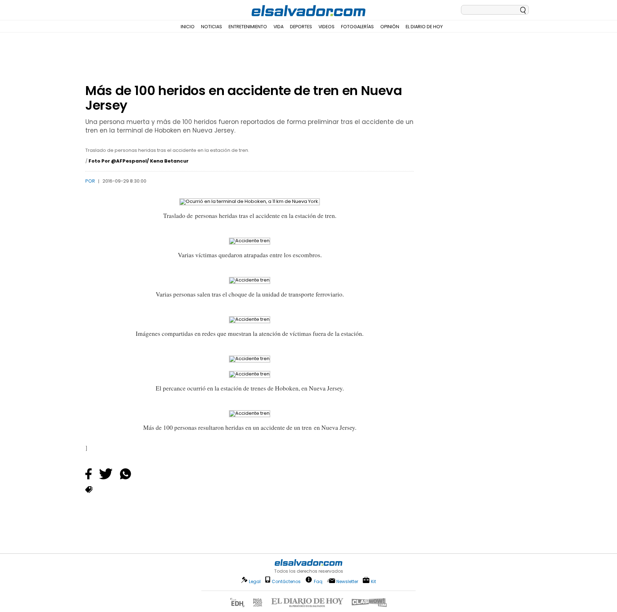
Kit (373, 581)
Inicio (188, 27)
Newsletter (347, 581)
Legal (255, 581)
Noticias (211, 27)
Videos (326, 27)
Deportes (301, 27)
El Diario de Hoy (424, 27)
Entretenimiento (248, 27)
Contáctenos (286, 581)
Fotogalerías (357, 27)
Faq (318, 581)
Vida (279, 27)
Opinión (389, 27)
